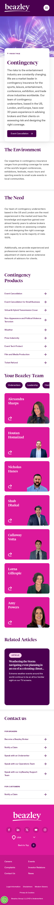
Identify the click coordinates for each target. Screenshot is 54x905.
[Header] (17, 8)
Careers (8, 861)
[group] (27, 676)
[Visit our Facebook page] (9, 830)
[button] (47, 8)
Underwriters (14, 385)
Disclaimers (27, 887)
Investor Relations (36, 867)
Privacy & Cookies (27, 893)
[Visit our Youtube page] (36, 830)
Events (31, 861)
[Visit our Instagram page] (45, 830)
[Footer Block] (27, 816)
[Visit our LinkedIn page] (18, 830)
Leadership (32, 385)
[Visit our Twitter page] (27, 830)
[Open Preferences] (4, 900)
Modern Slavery (41, 887)
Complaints (9, 867)
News (31, 873)
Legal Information (13, 887)
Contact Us (9, 873)
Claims (48, 385)
